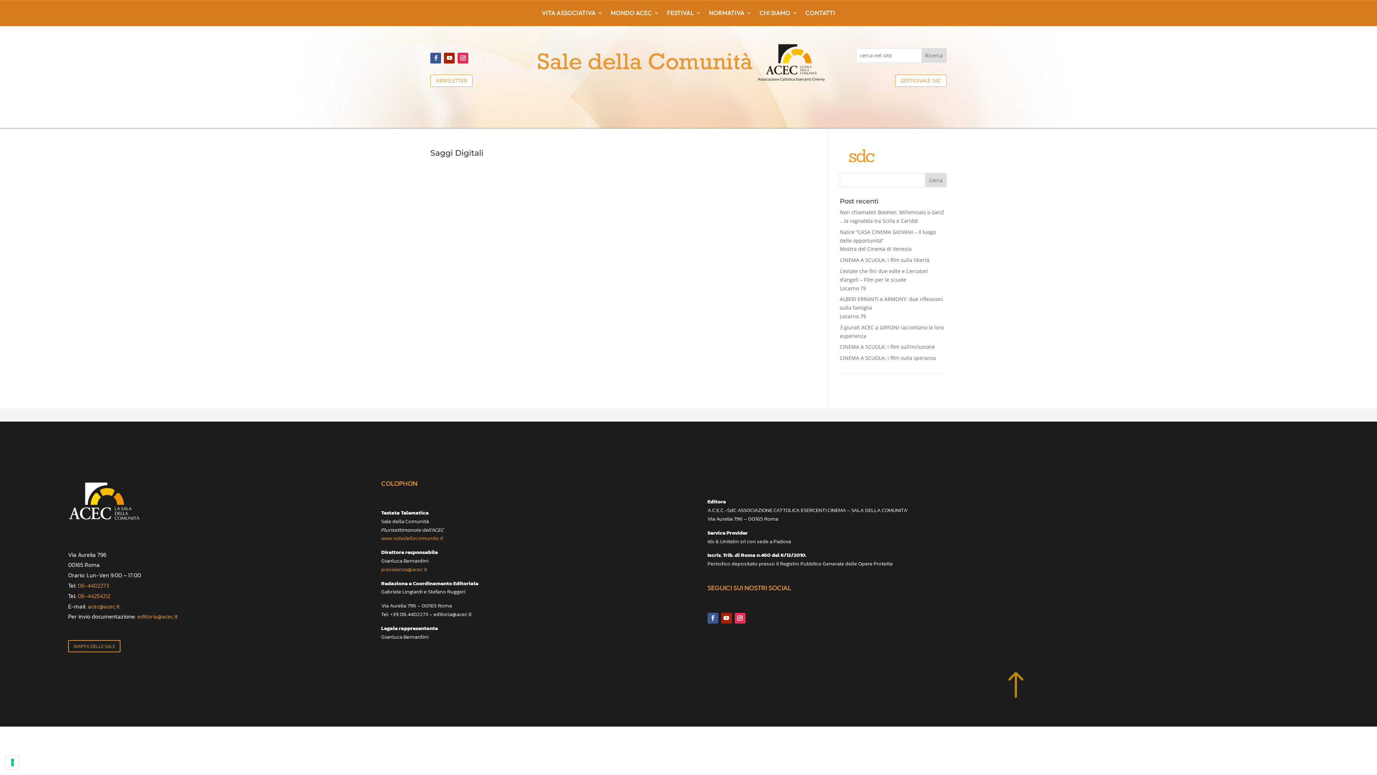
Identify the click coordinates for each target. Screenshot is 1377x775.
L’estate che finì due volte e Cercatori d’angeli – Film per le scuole (884, 280)
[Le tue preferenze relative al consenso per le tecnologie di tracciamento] (12, 762)
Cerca (936, 180)
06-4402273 (93, 585)
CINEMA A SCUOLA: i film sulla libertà (884, 260)
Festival (680, 13)
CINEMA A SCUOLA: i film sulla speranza (888, 357)
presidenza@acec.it (404, 569)
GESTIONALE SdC (920, 80)
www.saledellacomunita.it (412, 538)
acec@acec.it (104, 606)
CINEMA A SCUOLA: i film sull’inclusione (887, 346)
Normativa (726, 13)
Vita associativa (569, 13)
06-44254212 (94, 596)
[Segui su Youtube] (449, 58)
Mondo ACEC (631, 13)
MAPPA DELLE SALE (94, 646)
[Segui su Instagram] (463, 58)
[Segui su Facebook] (435, 58)
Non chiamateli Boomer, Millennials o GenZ (892, 216)
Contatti (820, 13)
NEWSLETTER (451, 80)
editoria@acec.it (157, 616)
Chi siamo (775, 13)
